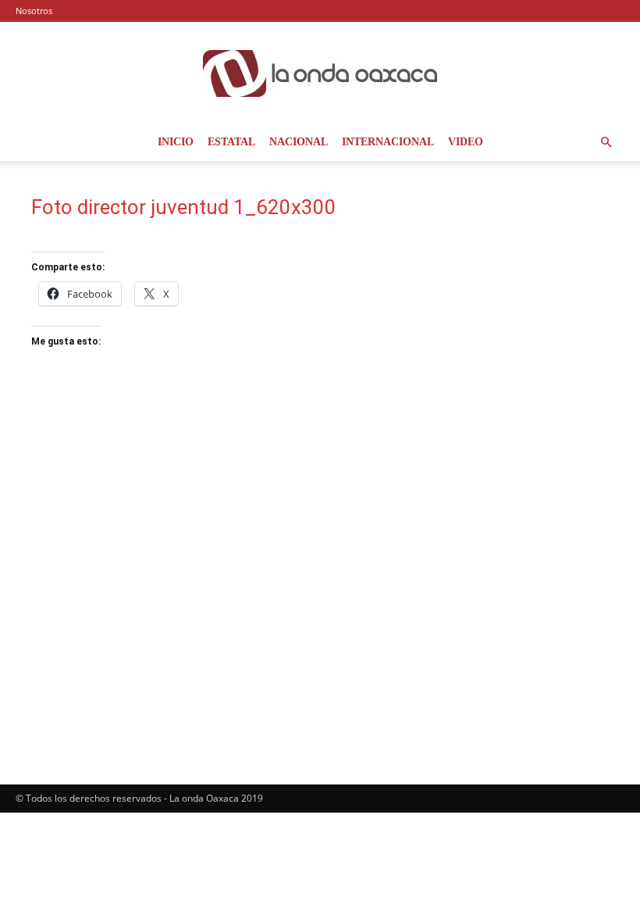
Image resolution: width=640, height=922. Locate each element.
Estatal (231, 142)
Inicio (176, 142)
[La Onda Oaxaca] (320, 73)
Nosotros (34, 10)
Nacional (298, 142)
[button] (605, 142)
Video (465, 142)
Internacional (388, 142)
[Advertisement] (520, 273)
